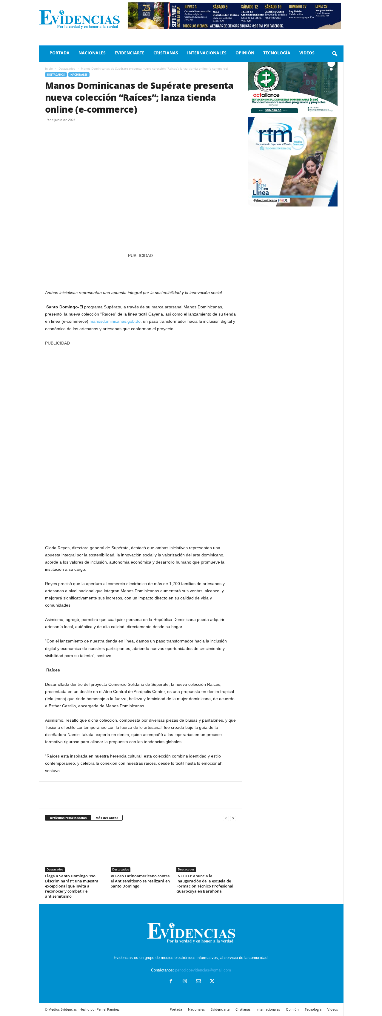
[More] (106, 136)
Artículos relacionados (68, 817)
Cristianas (165, 53)
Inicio (49, 68)
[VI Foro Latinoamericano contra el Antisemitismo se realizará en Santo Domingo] (140, 849)
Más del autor (107, 817)
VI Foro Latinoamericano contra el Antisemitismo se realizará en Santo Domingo (140, 881)
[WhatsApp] (92, 136)
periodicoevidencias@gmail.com (203, 970)
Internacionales (207, 53)
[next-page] (233, 818)
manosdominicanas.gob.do (115, 321)
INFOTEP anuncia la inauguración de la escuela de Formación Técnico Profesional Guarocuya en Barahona (204, 883)
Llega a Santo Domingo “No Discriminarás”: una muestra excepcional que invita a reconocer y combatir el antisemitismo (71, 886)
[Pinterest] (78, 136)
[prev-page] (226, 818)
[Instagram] (185, 982)
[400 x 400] (140, 442)
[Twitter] (65, 136)
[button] (334, 54)
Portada (60, 53)
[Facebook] (51, 136)
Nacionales (92, 53)
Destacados (66, 68)
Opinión (244, 53)
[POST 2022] (140, 271)
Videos (307, 53)
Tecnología (276, 53)
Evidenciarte (129, 53)
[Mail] (198, 982)
